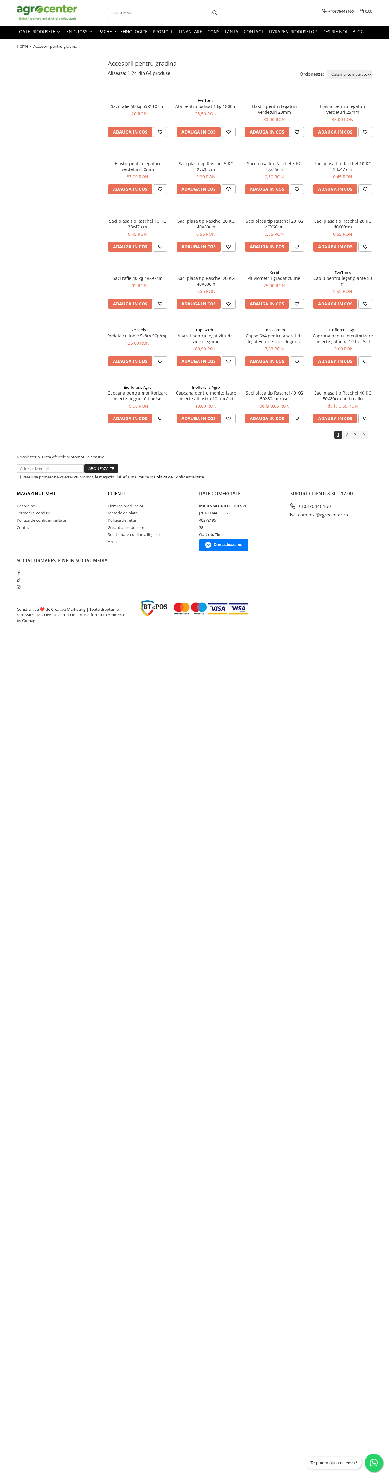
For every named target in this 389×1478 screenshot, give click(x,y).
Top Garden (206, 329)
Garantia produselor (126, 527)
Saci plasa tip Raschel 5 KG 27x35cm (206, 166)
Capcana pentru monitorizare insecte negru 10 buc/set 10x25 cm (138, 396)
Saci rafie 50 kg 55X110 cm (137, 106)
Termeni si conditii (33, 513)
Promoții (163, 31)
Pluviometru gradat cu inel (274, 278)
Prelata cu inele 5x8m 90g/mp (137, 336)
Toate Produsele (37, 31)
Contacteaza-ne (228, 544)
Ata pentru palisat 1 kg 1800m (205, 106)
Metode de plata (123, 513)
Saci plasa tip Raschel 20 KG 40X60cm (206, 224)
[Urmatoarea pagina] (364, 435)
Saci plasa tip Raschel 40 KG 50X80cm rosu (274, 396)
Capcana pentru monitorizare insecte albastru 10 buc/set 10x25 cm (206, 396)
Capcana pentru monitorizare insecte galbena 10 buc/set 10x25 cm (343, 338)
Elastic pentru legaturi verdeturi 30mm (137, 166)
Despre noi (334, 31)
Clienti (116, 493)
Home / (25, 46)
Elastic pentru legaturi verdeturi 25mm (342, 109)
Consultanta (223, 31)
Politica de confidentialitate (41, 520)
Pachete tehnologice (122, 31)
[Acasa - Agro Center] (47, 13)
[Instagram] (19, 586)
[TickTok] (19, 580)
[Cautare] (214, 13)
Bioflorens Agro (343, 329)
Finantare (190, 31)
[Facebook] (19, 572)
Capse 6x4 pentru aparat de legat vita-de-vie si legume (274, 338)
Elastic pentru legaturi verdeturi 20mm (274, 109)
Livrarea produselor (293, 31)
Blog (358, 31)
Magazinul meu (36, 493)
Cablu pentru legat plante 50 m (342, 281)
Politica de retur (122, 520)
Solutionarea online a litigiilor (134, 534)
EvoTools (206, 100)
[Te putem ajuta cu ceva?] (374, 1463)
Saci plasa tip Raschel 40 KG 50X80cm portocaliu (342, 396)
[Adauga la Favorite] (160, 132)
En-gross (77, 31)
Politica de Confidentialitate (179, 477)
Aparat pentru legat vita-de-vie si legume (205, 338)
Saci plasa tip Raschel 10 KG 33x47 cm (342, 166)
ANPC (113, 541)
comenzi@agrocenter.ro (322, 515)
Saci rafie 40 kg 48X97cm (138, 278)
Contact (253, 31)
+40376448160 (314, 506)
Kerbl (274, 272)
